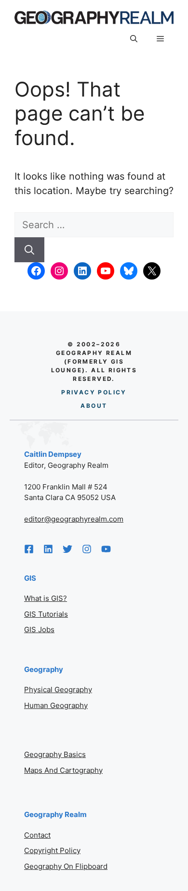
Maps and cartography (63, 770)
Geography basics (55, 754)
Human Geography (56, 705)
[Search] (29, 249)
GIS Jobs (39, 629)
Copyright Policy (52, 850)
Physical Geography (58, 689)
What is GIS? (45, 598)
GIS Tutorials (46, 614)
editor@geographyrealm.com (73, 519)
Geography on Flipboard (65, 866)
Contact (37, 835)
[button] (134, 38)
